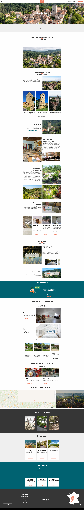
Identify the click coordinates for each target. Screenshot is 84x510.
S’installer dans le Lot (63, 500)
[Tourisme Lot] (42, 1)
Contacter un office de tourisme (8, 504)
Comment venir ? (63, 498)
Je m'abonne (24, 498)
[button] (70, 1)
